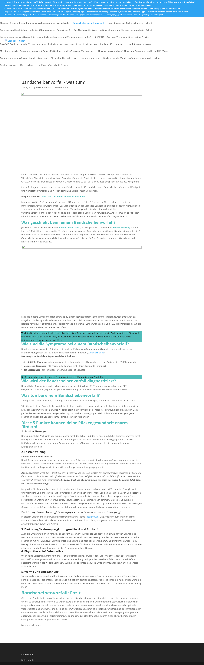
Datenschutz (27, 660)
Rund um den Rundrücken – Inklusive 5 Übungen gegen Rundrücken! (165, 2)
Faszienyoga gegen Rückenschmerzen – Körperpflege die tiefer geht (134, 15)
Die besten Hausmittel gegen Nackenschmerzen (25, 15)
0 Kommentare (60, 87)
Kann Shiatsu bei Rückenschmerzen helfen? (113, 2)
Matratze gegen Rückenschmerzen (165, 9)
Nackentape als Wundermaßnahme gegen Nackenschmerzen (75, 15)
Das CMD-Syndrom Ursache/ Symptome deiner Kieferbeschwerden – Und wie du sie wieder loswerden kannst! (100, 9)
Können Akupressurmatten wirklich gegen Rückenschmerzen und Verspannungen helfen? (113, 5)
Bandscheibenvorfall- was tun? (78, 2)
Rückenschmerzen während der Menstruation (168, 12)
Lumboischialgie (96, 352)
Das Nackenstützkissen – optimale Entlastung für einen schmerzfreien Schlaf (37, 5)
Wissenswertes (43, 87)
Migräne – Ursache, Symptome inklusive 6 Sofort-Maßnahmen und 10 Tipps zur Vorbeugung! (44, 12)
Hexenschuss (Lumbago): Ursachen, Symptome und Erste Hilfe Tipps (115, 12)
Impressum (27, 654)
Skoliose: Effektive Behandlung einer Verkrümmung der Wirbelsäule (33, 2)
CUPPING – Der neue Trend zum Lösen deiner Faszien (27, 9)
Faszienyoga (92, 516)
